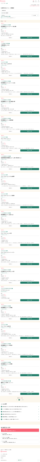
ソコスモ (2, 3)
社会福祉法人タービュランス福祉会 (6, 327)
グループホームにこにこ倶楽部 (7, 195)
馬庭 (10, 90)
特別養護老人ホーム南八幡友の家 (8, 101)
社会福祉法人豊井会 (4, 121)
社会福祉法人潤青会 (4, 65)
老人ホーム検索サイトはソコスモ (34, 5)
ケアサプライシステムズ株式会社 (5, 140)
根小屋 (12, 90)
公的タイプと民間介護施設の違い (5, 16)
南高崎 (15, 315)
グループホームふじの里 (6, 233)
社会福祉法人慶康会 (4, 84)
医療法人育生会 (3, 46)
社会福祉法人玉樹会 (4, 159)
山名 (7, 52)
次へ (23, 399)
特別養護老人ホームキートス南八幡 (8, 26)
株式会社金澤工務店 (4, 291)
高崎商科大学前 (7, 90)
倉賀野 (11, 146)
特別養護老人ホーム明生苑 (6, 345)
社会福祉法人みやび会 (4, 234)
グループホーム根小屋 (6, 326)
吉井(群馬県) (7, 127)
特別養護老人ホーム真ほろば (7, 214)
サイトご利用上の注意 (4, 454)
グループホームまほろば (6, 63)
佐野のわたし (5, 165)
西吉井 (12, 127)
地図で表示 (19, 460)
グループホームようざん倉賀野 (7, 176)
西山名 (9, 52)
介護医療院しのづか (5, 45)
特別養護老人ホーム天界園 (6, 307)
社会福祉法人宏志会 (4, 365)
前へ (17, 399)
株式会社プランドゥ (4, 177)
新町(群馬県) (10, 222)
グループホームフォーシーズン (7, 252)
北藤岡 (5, 52)
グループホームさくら (6, 138)
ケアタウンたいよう (5, 290)
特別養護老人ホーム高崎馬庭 (7, 120)
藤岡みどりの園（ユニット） (7, 382)
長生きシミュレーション (4, 17)
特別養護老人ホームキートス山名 (8, 82)
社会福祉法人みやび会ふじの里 (7, 271)
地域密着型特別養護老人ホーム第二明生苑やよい (11, 157)
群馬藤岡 (3, 52)
